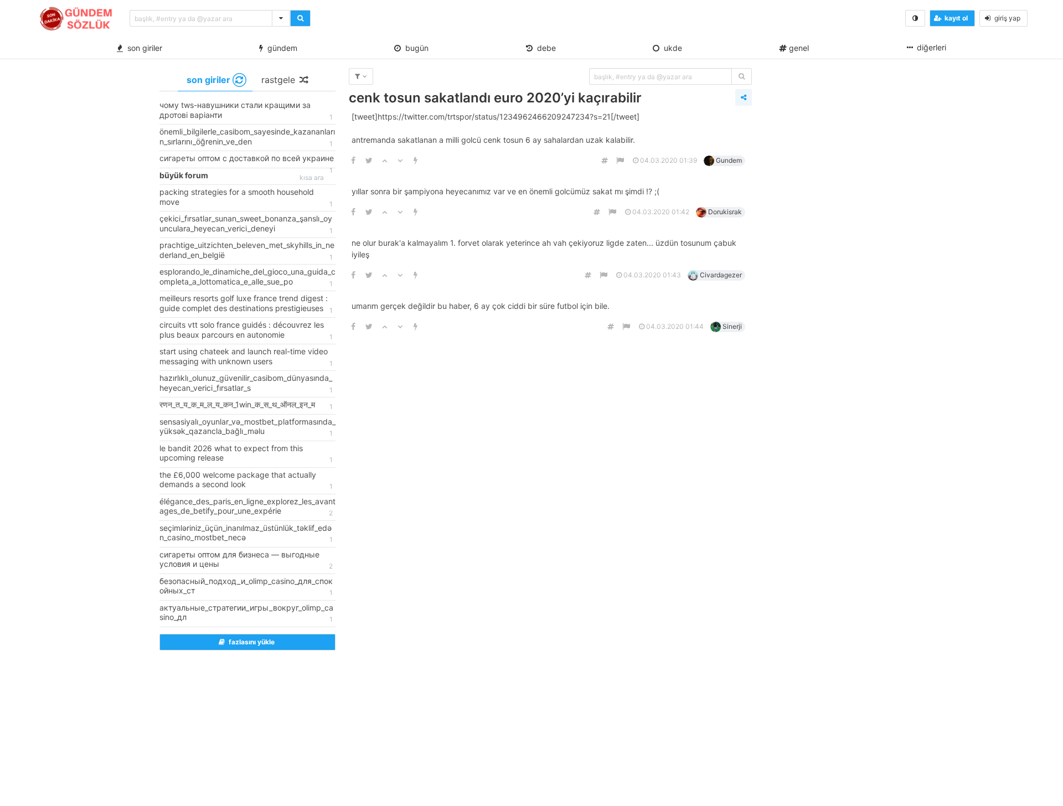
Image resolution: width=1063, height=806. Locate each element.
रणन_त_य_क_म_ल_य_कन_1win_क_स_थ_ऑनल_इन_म (246, 405)
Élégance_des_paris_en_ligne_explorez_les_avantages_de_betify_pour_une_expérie (247, 507)
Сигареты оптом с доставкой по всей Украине (246, 160)
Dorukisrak (725, 212)
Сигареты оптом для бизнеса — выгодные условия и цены (246, 560)
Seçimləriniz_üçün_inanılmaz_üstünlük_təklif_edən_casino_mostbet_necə (246, 533)
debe (544, 48)
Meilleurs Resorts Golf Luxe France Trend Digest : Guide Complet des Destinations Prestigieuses (246, 303)
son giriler (142, 48)
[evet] (741, 76)
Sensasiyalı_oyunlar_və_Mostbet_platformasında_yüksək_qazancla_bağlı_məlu (247, 427)
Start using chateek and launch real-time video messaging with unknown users (246, 357)
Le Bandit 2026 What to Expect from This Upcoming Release (246, 453)
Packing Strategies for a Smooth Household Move (246, 197)
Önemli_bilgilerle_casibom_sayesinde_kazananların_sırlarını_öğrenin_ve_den (247, 137)
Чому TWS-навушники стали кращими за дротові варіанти (246, 110)
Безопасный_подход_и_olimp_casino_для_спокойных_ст (246, 586)
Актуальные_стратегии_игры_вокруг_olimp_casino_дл (246, 613)
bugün (415, 48)
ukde (670, 48)
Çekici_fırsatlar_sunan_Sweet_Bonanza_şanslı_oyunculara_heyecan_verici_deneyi (246, 224)
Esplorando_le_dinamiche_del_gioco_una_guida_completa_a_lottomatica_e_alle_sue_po (247, 277)
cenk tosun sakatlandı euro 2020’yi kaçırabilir (495, 97)
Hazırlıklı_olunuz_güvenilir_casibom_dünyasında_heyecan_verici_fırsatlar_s (246, 383)
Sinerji (732, 326)
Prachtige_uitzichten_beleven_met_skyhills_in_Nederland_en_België (246, 250)
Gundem (729, 160)
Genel (798, 48)
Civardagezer (721, 275)
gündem (280, 48)
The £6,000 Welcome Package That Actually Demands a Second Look (246, 480)
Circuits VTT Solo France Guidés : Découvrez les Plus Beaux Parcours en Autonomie (246, 330)
